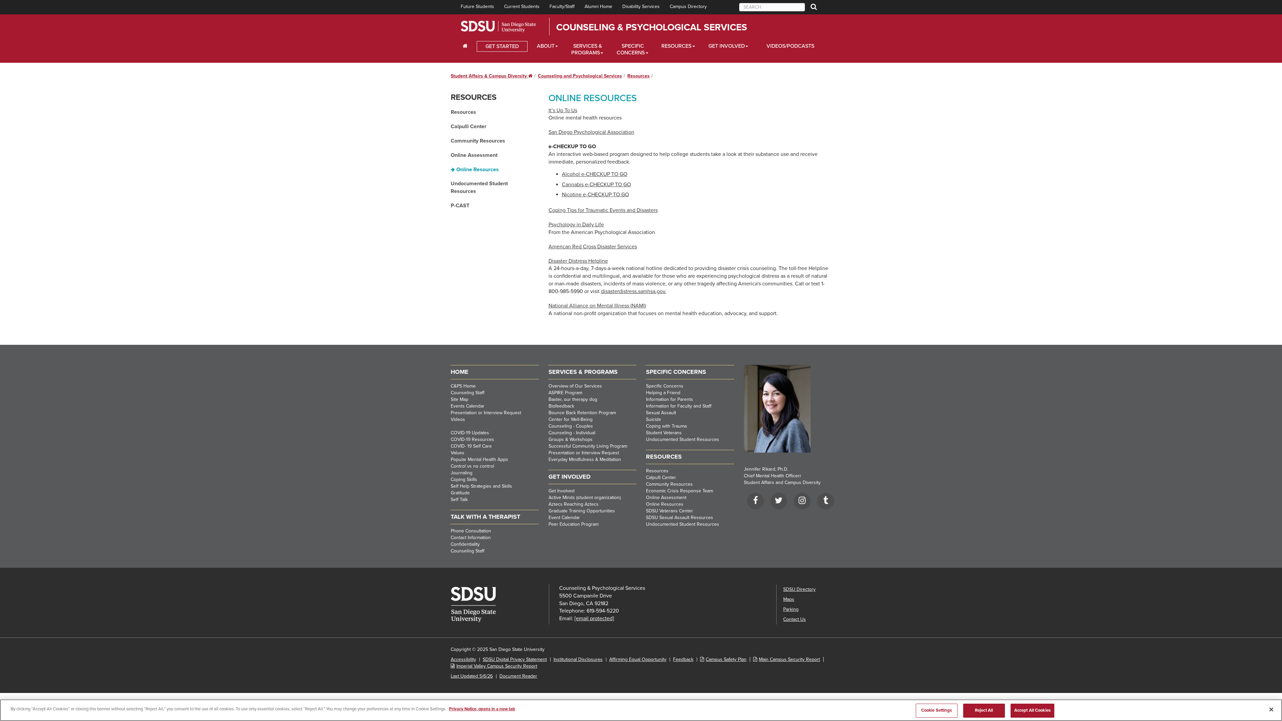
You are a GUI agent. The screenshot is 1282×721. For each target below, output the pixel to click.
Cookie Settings (936, 710)
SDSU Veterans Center (669, 511)
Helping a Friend (663, 393)
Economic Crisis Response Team (679, 491)
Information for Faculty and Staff (678, 406)
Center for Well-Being (571, 419)
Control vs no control (472, 466)
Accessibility (463, 659)
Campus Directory (688, 6)
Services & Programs (586, 49)
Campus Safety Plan (726, 659)
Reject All (984, 710)
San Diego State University (498, 26)
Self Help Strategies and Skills (481, 486)
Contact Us (794, 619)
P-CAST (460, 205)
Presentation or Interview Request (486, 413)
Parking (791, 609)
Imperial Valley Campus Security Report (496, 666)
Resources (676, 46)
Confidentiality (465, 544)
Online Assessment (474, 155)
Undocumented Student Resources (479, 187)
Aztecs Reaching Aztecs (574, 504)
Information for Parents (669, 399)
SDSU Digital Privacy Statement (515, 659)
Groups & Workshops (571, 439)
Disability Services (641, 6)
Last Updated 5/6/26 (472, 676)
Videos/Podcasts (790, 46)
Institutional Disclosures (578, 659)
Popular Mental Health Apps (479, 459)
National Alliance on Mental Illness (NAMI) (597, 305)
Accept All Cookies (1032, 710)
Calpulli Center (468, 126)
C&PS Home (463, 386)
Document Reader (518, 676)
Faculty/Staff (562, 6)
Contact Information (471, 537)
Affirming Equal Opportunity (637, 659)
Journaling (461, 473)
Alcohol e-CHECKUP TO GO (594, 174)
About (546, 46)
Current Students (522, 6)
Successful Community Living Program (588, 446)
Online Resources (477, 169)
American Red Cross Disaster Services (593, 246)
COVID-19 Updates (470, 433)
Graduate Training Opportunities (582, 511)
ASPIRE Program (565, 393)
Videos (458, 419)
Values (457, 453)
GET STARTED (502, 46)
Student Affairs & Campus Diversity (491, 76)
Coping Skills (464, 479)
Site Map (459, 399)
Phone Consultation (471, 531)
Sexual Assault (661, 413)
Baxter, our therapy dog (573, 399)
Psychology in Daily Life (576, 224)
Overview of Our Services (575, 386)
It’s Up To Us (563, 110)
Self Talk (459, 499)
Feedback (683, 659)
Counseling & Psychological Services (651, 27)
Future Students (477, 6)
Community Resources (478, 141)
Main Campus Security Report (789, 659)
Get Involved (726, 46)
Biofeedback (561, 406)
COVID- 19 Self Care (471, 446)
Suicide (653, 419)
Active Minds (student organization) (585, 497)
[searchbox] (772, 7)
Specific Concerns (631, 49)
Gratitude (460, 493)
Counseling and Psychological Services (580, 76)
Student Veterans (664, 433)
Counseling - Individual (572, 433)
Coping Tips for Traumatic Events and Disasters (603, 210)
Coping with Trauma (666, 426)
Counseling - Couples (571, 426)
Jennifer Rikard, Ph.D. (766, 469)
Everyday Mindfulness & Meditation (585, 459)
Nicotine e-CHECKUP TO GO (595, 194)
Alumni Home (598, 6)
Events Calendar (467, 406)
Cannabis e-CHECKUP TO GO (596, 184)
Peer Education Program (574, 524)
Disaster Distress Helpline (578, 261)
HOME (459, 372)
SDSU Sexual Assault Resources (679, 517)
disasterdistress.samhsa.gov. (633, 291)
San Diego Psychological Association (591, 132)
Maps (788, 599)
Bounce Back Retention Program (582, 413)
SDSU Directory (799, 589)
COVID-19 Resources (472, 439)
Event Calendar (564, 517)
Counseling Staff (467, 393)
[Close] (1271, 709)
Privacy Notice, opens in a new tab (482, 709)
